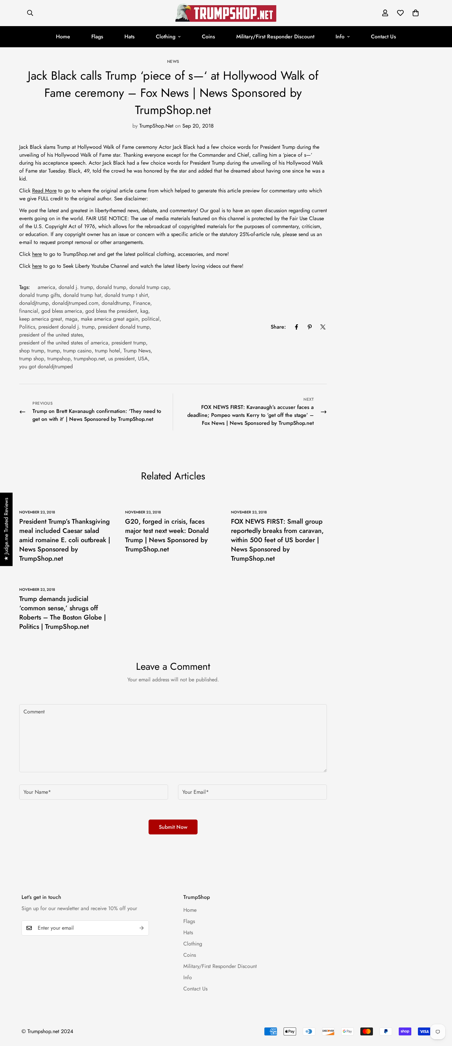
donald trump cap (149, 287)
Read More (44, 190)
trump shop (31, 358)
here (37, 254)
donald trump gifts (39, 295)
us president (121, 358)
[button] (415, 12)
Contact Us (383, 36)
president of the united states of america (63, 342)
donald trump (111, 287)
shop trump (31, 350)
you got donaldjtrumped (46, 366)
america (46, 287)
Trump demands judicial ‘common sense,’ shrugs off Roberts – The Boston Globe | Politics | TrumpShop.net (62, 612)
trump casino (77, 350)
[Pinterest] (310, 327)
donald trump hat (82, 295)
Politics (27, 327)
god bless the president (111, 311)
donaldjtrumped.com (75, 303)
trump (53, 350)
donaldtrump (116, 303)
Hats (129, 36)
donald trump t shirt (126, 295)
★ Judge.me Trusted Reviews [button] (6, 529)
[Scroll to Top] (439, 1010)
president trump (129, 342)
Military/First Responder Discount (275, 36)
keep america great (40, 319)
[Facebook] (296, 327)
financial (28, 311)
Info (340, 36)
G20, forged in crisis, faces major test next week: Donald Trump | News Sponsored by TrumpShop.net (167, 535)
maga (71, 319)
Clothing (165, 36)
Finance (141, 303)
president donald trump (124, 327)
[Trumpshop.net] (225, 13)
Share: (278, 327)
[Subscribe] (141, 928)
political (150, 319)
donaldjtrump (34, 303)
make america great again (109, 319)
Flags (97, 36)
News (173, 61)
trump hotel (107, 350)
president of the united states (51, 335)
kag (144, 311)
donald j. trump (76, 287)
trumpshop (58, 358)
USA (143, 358)
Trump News (137, 350)
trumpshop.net (89, 358)
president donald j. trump (66, 327)
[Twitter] (323, 327)
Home (63, 36)
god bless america (61, 311)
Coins (208, 36)
